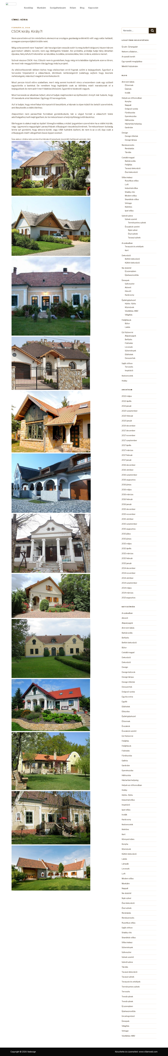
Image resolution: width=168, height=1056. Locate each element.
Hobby (124, 381)
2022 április (127, 401)
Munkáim (41, 8)
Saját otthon (127, 363)
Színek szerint (131, 219)
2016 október (127, 470)
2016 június (126, 484)
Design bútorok (128, 672)
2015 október (127, 519)
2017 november (128, 435)
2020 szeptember (130, 411)
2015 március (127, 553)
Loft (127, 184)
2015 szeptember (129, 524)
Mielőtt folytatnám (130, 66)
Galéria (125, 760)
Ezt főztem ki (127, 332)
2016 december (128, 465)
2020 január (127, 421)
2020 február (127, 416)
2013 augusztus (128, 597)
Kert (127, 250)
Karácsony (129, 295)
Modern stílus (131, 196)
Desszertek (130, 358)
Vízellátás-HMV (131, 311)
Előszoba (126, 711)
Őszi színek (133, 234)
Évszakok (126, 726)
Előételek (129, 354)
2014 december (128, 568)
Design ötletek (131, 136)
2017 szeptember (129, 440)
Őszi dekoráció (131, 172)
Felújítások (126, 320)
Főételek (129, 343)
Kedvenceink (127, 376)
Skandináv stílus (132, 199)
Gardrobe (129, 127)
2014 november (128, 573)
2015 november (128, 514)
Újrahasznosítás (132, 275)
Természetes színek (137, 222)
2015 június (126, 539)
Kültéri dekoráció (132, 263)
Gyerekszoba (130, 116)
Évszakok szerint (132, 227)
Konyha (128, 101)
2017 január (127, 460)
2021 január (127, 406)
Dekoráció (126, 255)
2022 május (127, 396)
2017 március (127, 450)
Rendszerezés (128, 145)
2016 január (127, 504)
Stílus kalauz (127, 177)
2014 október (127, 578)
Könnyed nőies (128, 839)
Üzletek (128, 89)
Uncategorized (128, 1016)
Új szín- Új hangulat (130, 47)
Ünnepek (125, 280)
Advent (128, 287)
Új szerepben (130, 271)
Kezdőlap (28, 8)
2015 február (127, 558)
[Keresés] (152, 30)
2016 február (127, 499)
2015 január (127, 563)
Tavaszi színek (134, 237)
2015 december (128, 509)
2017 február (127, 455)
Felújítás (128, 165)
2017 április (126, 445)
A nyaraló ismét (128, 56)
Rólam (73, 8)
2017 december (128, 430)
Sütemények (130, 351)
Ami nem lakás (128, 82)
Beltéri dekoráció (132, 259)
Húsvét (128, 291)
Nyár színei (132, 230)
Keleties (128, 207)
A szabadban (127, 243)
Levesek (129, 347)
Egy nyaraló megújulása (132, 61)
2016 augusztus (129, 480)
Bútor (127, 323)
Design (125, 133)
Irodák (127, 93)
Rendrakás (129, 148)
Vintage (128, 203)
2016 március (127, 494)
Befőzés (128, 339)
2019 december (128, 426)
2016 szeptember (129, 475)
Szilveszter (130, 284)
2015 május (127, 543)
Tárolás (128, 152)
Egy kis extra (127, 697)
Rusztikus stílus (132, 181)
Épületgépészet (129, 300)
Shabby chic (130, 192)
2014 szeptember (129, 583)
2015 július (126, 534)
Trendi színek (127, 996)
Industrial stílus (131, 188)
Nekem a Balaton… (130, 51)
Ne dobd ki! (126, 268)
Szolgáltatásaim (58, 8)
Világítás (128, 315)
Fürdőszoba (130, 112)
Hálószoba (129, 120)
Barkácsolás (130, 161)
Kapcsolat (93, 8)
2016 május (127, 489)
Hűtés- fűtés (130, 303)
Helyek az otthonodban (132, 98)
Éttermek (129, 85)
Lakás (127, 327)
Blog (82, 8)
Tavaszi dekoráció (133, 168)
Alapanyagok (130, 336)
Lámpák (125, 864)
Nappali (128, 105)
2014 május (127, 588)
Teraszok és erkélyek (134, 246)
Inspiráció (129, 370)
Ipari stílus (129, 211)
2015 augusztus (129, 529)
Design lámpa (131, 140)
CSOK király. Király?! (26, 31)
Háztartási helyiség (133, 124)
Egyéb (124, 701)
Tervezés (129, 367)
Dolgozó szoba (131, 109)
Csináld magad (128, 157)
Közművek (129, 307)
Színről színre (127, 216)
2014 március (127, 593)
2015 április (126, 548)
